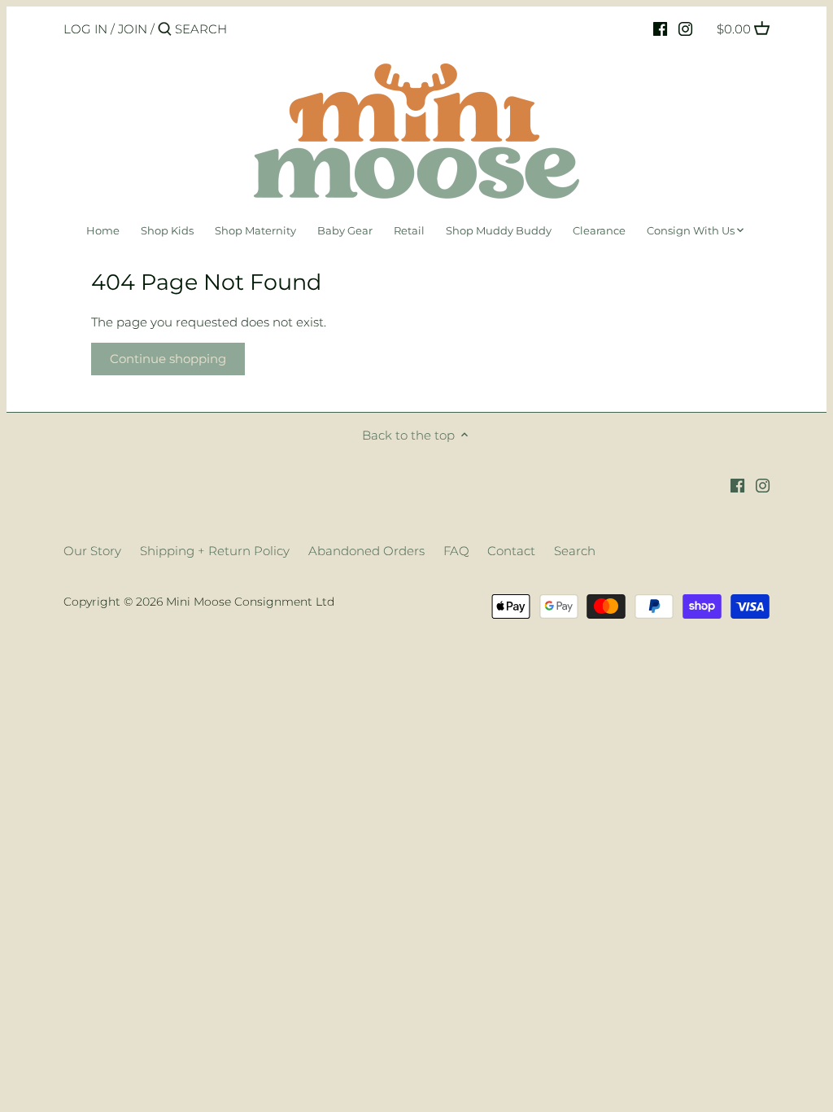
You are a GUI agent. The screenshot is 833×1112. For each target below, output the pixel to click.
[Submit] (165, 30)
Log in (85, 29)
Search (574, 550)
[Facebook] (660, 28)
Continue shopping (168, 358)
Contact (511, 550)
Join (132, 29)
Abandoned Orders (366, 550)
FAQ (456, 550)
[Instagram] (685, 28)
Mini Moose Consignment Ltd (250, 601)
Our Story (92, 550)
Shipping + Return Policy (215, 550)
